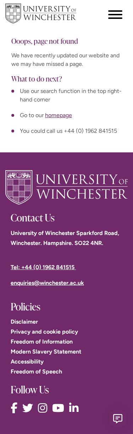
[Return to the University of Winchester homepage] (66, 187)
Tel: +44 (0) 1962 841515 (43, 267)
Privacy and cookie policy (44, 331)
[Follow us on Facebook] (16, 408)
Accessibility (27, 361)
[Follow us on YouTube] (60, 408)
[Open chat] (117, 418)
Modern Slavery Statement (46, 351)
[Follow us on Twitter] (29, 408)
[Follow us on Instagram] (44, 408)
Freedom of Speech (36, 371)
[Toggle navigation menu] (115, 14)
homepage (58, 115)
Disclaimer (24, 321)
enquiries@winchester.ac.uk (47, 282)
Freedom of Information (42, 341)
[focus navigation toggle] (115, 14)
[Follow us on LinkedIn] (75, 408)
